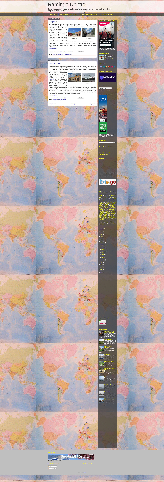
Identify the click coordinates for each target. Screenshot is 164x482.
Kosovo (113, 208)
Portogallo (105, 215)
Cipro (100, 198)
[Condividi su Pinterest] (83, 51)
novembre (103, 247)
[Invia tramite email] (78, 51)
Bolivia (115, 196)
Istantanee (105, 207)
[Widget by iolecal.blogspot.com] (101, 66)
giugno (102, 252)
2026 (101, 229)
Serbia (110, 217)
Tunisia (100, 223)
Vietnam (101, 224)
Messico (64, 52)
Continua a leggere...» (53, 48)
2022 (101, 236)
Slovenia (113, 218)
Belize (108, 196)
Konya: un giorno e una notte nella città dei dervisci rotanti (109, 399)
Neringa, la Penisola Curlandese (108, 347)
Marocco (102, 212)
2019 (101, 241)
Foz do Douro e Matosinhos (109, 384)
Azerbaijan (113, 195)
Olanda (105, 214)
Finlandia (113, 201)
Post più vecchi (92, 104)
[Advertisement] (107, 295)
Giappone (102, 203)
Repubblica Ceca (112, 215)
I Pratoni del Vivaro (107, 339)
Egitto (107, 199)
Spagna (101, 219)
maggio (102, 254)
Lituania (114, 210)
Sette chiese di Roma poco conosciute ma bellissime (109, 332)
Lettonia (104, 210)
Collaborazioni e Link (107, 14)
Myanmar (112, 213)
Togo (107, 222)
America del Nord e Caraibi (58, 52)
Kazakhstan (113, 207)
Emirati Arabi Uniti (112, 199)
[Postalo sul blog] (79, 51)
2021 (101, 238)
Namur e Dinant (107, 391)
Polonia (100, 215)
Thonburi (106, 376)
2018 (101, 262)
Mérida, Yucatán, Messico (58, 100)
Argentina (107, 194)
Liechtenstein (109, 210)
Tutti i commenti (52, 468)
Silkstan (114, 217)
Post (50, 466)
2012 (101, 272)
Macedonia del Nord (104, 211)
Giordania (113, 203)
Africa (100, 191)
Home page (72, 104)
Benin (111, 196)
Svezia (100, 220)
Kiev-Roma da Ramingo (104, 208)
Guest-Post (111, 204)
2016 (101, 266)
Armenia (113, 194)
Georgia (105, 202)
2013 (101, 270)
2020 (101, 239)
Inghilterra (101, 206)
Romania (100, 217)
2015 (101, 267)
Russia (106, 217)
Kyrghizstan (101, 209)
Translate (108, 90)
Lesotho (100, 210)
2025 (101, 231)
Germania (110, 202)
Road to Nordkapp (102, 216)
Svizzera (104, 220)
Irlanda (105, 206)
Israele (100, 207)
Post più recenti (52, 104)
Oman (110, 214)
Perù (114, 214)
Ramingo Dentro (66, 4)
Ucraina (109, 223)
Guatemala (106, 204)
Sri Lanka (107, 219)
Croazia (112, 198)
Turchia (104, 223)
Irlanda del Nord (112, 206)
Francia (100, 202)
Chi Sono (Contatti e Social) (68, 14)
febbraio (103, 259)
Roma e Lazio (111, 216)
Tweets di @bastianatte (103, 154)
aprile (102, 255)
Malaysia (111, 211)
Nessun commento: (71, 51)
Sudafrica (112, 219)
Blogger (84, 472)
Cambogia (107, 197)
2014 (101, 269)
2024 (101, 233)
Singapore (103, 218)
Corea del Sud (105, 198)
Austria (108, 195)
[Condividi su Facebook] (81, 51)
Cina (114, 197)
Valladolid (51, 79)
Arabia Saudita (101, 194)
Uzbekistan (114, 223)
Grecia (100, 204)
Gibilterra (108, 203)
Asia (100, 195)
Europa (105, 201)
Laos (106, 209)
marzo (102, 257)
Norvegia (100, 214)
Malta (115, 211)
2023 (101, 234)
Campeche (53, 22)
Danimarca (102, 199)
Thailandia (101, 222)
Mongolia (107, 213)
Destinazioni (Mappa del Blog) (88, 14)
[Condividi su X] (80, 51)
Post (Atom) (74, 108)
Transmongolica (112, 222)
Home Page (53, 14)
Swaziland (109, 220)
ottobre (102, 249)
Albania (106, 191)
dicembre (103, 242)
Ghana (115, 202)
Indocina (106, 205)
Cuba (115, 198)
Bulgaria (101, 197)
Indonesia (112, 205)
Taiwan (113, 220)
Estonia (100, 201)
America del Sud (111, 193)
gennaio (103, 260)
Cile (111, 197)
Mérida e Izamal (55, 64)
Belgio (104, 196)
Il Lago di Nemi (107, 354)
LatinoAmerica (111, 209)
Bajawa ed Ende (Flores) (108, 361)
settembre (103, 251)
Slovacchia (108, 218)
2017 (101, 264)
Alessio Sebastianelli (110, 55)
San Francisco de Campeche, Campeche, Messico (62, 54)
